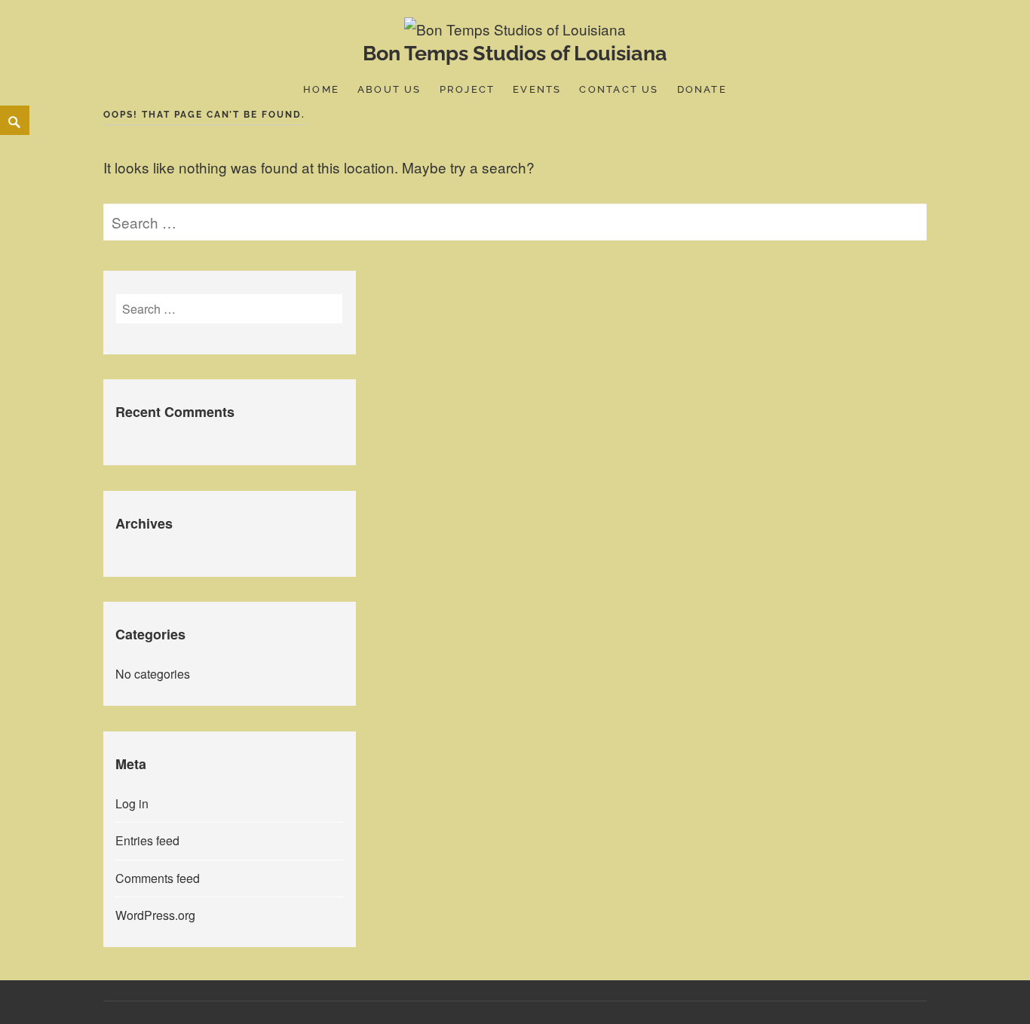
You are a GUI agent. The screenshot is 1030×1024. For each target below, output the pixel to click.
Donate (702, 89)
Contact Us (618, 89)
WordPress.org (155, 915)
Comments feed (157, 878)
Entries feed (147, 840)
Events (537, 89)
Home (321, 89)
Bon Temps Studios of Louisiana (515, 53)
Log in (132, 803)
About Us (389, 89)
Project (467, 89)
